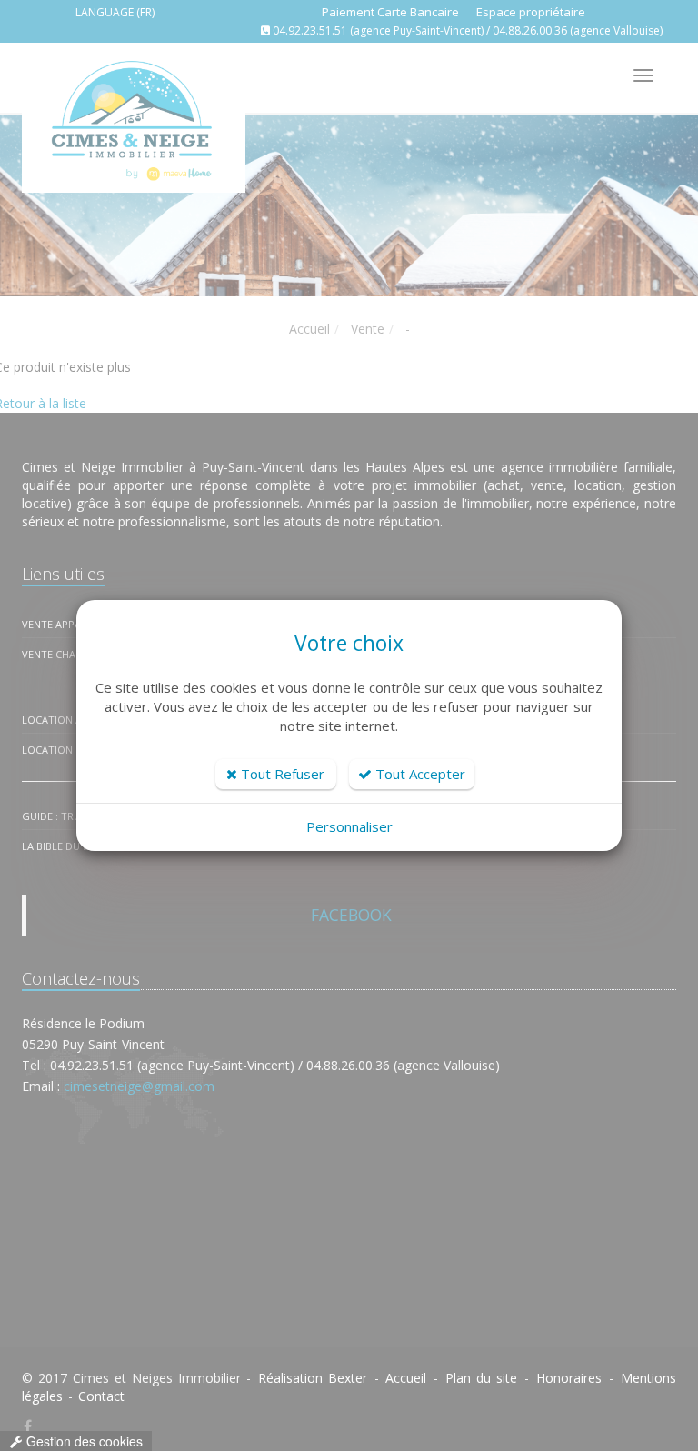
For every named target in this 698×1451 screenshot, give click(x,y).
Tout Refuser (280, 774)
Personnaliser (349, 826)
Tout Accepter (418, 774)
